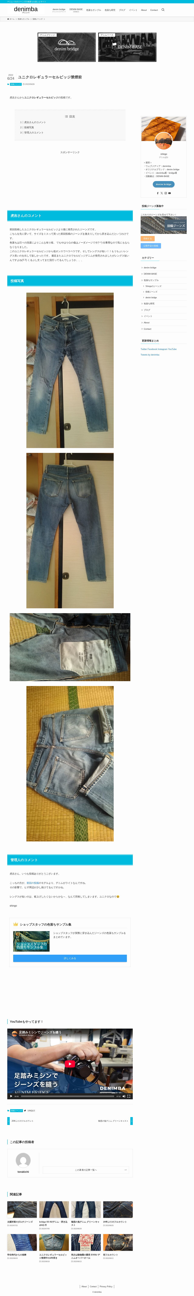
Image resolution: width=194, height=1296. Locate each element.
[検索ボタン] (163, 10)
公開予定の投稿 (150, 246)
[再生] (11, 1096)
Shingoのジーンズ (153, 286)
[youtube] (169, 193)
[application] (70, 1064)
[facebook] (157, 193)
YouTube (172, 349)
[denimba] (25, 10)
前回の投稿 (33, 883)
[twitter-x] (161, 193)
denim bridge (163, 184)
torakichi (23, 1171)
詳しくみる (70, 958)
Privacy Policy (106, 1286)
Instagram (162, 349)
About (146, 322)
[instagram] (165, 193)
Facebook (152, 349)
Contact (147, 329)
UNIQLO (31, 1111)
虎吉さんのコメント (35, 122)
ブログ (147, 310)
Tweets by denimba (150, 354)
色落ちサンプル (151, 280)
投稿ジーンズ (16, 84)
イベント (148, 316)
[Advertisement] (70, 176)
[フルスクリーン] (128, 1096)
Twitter (144, 349)
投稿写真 (29, 127)
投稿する (147, 238)
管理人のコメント (34, 132)
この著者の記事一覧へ (86, 1170)
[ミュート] (123, 1096)
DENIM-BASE (150, 274)
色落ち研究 (149, 303)
